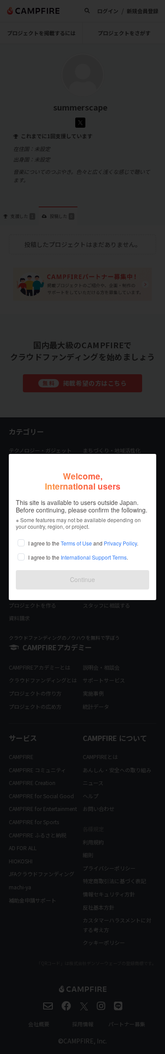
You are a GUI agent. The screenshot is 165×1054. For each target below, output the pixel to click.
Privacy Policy (120, 543)
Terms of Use (76, 543)
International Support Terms (94, 557)
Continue (82, 579)
